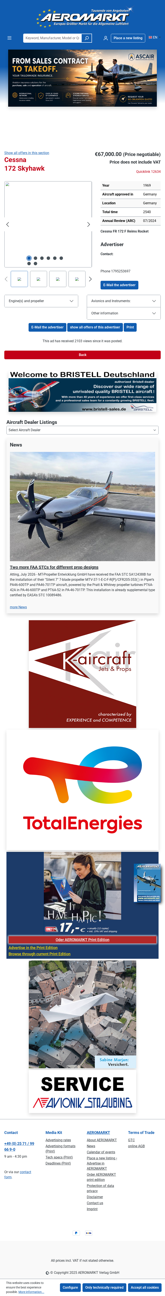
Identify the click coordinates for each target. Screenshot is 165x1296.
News (91, 1146)
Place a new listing (128, 38)
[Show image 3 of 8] (42, 258)
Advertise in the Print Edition (33, 930)
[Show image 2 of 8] (35, 258)
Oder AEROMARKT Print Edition (82, 922)
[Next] (89, 224)
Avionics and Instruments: (111, 301)
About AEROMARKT (102, 1140)
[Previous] (7, 224)
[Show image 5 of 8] (55, 258)
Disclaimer (95, 1197)
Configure (70, 1287)
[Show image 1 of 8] (29, 258)
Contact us (95, 1203)
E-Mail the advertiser (119, 285)
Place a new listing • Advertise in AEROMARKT (102, 1163)
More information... (31, 1292)
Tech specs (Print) (59, 1157)
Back (82, 355)
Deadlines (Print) (58, 1163)
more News (18, 590)
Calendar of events (101, 1152)
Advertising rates (58, 1140)
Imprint (92, 1209)
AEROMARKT (98, 1132)
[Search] (86, 38)
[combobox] (52, 38)
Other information (104, 313)
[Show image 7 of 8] (29, 263)
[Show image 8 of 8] (35, 263)
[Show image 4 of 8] (48, 258)
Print (130, 327)
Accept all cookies (145, 1287)
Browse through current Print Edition (39, 936)
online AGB (136, 1146)
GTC (131, 1140)
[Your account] (106, 38)
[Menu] (9, 38)
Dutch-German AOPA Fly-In (36, 554)
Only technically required (104, 1287)
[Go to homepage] (82, 16)
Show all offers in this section (26, 153)
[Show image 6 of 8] (61, 258)
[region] (82, 519)
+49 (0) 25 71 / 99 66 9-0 (19, 1146)
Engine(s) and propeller (26, 301)
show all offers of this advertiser (95, 327)
